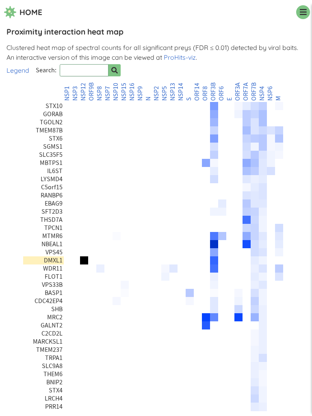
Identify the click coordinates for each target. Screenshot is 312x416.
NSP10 (116, 92)
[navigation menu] (303, 12)
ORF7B (254, 91)
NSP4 (262, 93)
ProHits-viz (180, 57)
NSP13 (173, 92)
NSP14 (181, 92)
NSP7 (108, 93)
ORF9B (91, 91)
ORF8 (205, 93)
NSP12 (83, 92)
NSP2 (156, 93)
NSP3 (75, 93)
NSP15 (124, 92)
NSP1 (67, 93)
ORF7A (246, 91)
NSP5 (164, 93)
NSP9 (140, 93)
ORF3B (213, 91)
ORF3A (238, 91)
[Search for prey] (114, 70)
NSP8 (99, 93)
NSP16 (132, 92)
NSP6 (270, 93)
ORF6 (221, 93)
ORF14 (197, 92)
